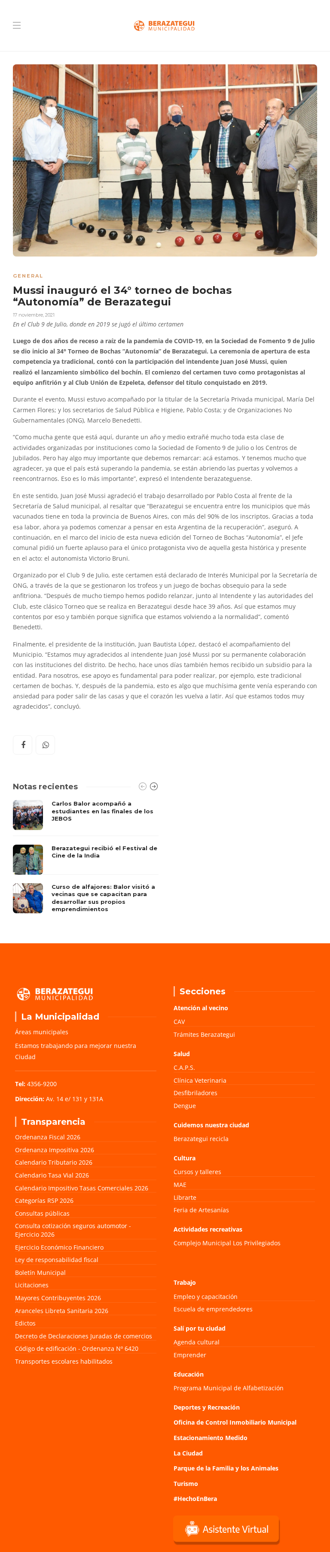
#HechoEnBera (195, 1499)
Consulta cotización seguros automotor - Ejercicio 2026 (73, 1230)
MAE (180, 1185)
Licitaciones (32, 1285)
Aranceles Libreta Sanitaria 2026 (61, 1311)
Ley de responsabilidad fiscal (56, 1260)
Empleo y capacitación (206, 1296)
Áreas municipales (41, 1032)
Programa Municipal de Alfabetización (229, 1388)
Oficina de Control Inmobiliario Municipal (235, 1422)
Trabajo (185, 1282)
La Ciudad (188, 1453)
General (28, 276)
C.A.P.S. (184, 1067)
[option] (86, 859)
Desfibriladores (195, 1093)
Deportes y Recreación (207, 1407)
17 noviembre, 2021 (34, 315)
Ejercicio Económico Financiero (59, 1247)
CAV (179, 1022)
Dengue (185, 1106)
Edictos (25, 1323)
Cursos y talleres (197, 1172)
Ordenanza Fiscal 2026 (47, 1137)
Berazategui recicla (201, 1139)
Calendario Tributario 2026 (53, 1162)
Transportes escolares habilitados (64, 1361)
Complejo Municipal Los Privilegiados (227, 1243)
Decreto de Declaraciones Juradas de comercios (83, 1336)
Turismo (186, 1484)
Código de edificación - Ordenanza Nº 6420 (76, 1348)
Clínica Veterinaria (200, 1080)
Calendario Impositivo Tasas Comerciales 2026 (81, 1188)
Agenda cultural (197, 1342)
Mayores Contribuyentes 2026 (58, 1298)
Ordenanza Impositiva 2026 (54, 1150)
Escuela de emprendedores (213, 1309)
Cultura (185, 1158)
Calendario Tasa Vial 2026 (52, 1175)
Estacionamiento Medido (211, 1438)
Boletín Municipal (40, 1272)
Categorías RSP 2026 (44, 1200)
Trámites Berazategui (204, 1034)
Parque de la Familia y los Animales (226, 1468)
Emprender (190, 1355)
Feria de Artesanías (201, 1210)
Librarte (185, 1197)
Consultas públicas (42, 1213)
